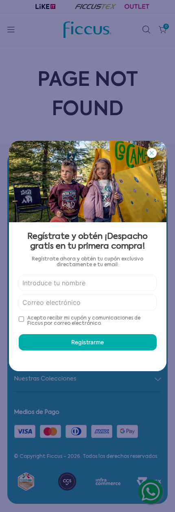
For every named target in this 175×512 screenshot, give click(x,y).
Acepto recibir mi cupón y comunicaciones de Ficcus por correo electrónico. (83, 321)
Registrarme (87, 342)
